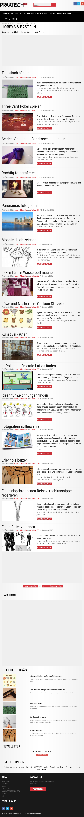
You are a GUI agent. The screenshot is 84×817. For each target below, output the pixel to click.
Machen (21, 767)
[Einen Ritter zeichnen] (17, 541)
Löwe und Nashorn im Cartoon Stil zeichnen (36, 303)
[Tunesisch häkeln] (17, 89)
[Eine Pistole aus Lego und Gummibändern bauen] (16, 694)
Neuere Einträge (31, 586)
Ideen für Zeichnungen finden (25, 395)
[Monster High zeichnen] (17, 257)
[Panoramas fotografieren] (17, 221)
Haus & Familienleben (61, 13)
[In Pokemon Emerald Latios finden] (17, 380)
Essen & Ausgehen (12, 13)
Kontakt (5, 784)
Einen (16, 767)
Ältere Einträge (56, 586)
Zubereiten (9, 767)
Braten (38, 769)
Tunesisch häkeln (36, 703)
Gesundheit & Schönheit (35, 13)
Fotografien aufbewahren (21, 426)
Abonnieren (42, 755)
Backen (28, 767)
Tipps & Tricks (10, 19)
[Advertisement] (42, 50)
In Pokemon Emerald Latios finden (29, 365)
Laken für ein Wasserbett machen (28, 272)
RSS (3, 796)
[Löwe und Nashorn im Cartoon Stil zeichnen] (17, 318)
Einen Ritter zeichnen (18, 527)
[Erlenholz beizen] (17, 475)
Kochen (46, 767)
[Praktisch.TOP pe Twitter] (78, 4)
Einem (62, 767)
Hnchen (77, 767)
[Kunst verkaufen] (17, 350)
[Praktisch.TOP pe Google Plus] (82, 4)
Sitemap (4, 794)
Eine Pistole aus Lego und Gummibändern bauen (47, 690)
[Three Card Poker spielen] (17, 122)
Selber (43, 769)
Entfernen (69, 767)
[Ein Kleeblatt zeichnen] (16, 721)
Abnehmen (54, 767)
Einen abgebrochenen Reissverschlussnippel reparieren (37, 493)
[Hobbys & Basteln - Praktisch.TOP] (14, 5)
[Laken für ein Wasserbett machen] (17, 287)
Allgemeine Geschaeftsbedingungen (11, 790)
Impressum (6, 781)
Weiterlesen (44, 97)
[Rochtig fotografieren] (17, 189)
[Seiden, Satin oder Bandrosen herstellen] (17, 155)
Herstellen (37, 767)
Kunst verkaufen (14, 334)
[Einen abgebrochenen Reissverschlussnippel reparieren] (17, 511)
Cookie (4, 786)
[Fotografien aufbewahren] (17, 441)
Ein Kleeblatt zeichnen (38, 717)
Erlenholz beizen (15, 460)
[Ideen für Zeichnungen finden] (17, 410)
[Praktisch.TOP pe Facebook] (75, 4)
